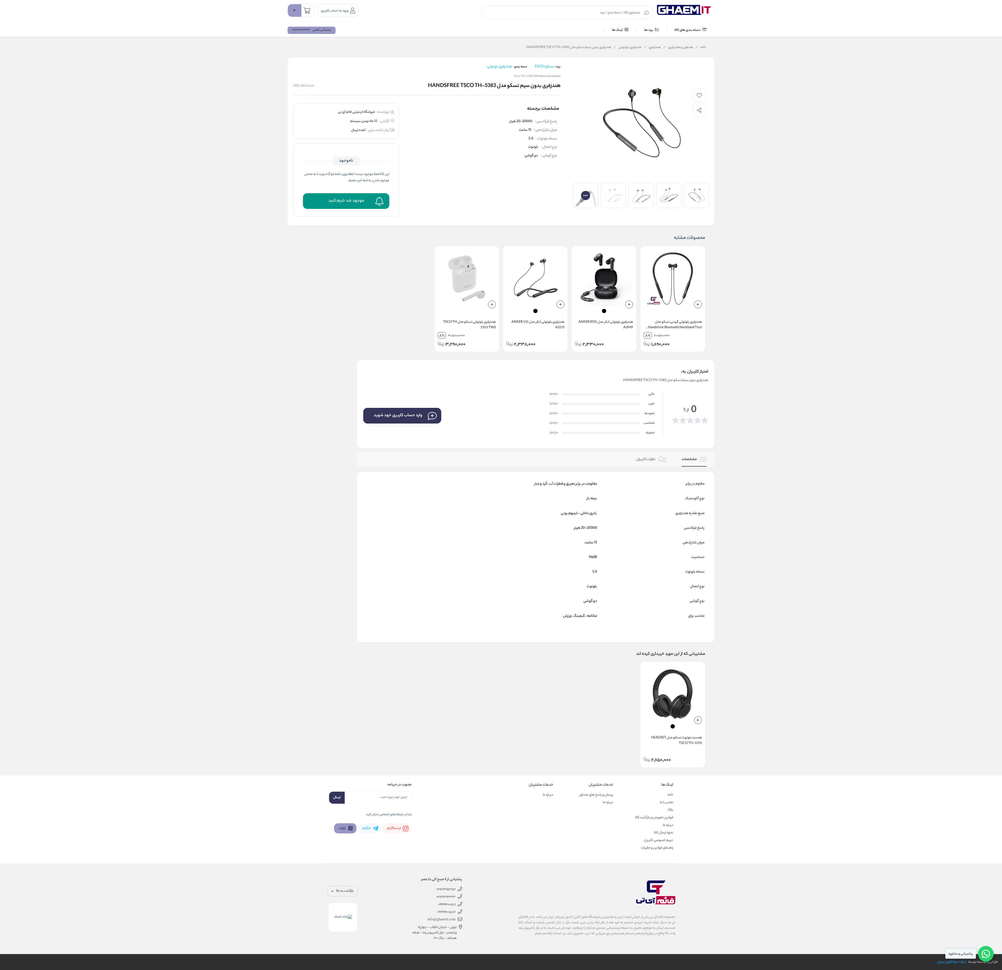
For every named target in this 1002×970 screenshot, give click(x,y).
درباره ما (668, 825)
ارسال (337, 797)
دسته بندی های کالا (688, 30)
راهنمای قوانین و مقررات (657, 848)
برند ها (649, 30)
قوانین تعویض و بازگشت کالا (654, 817)
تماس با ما (666, 802)
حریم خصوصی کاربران (658, 840)
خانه (701, 47)
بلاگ (670, 810)
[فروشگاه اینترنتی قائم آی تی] (684, 10)
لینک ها (617, 30)
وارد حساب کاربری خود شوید (398, 415)
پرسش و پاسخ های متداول (596, 795)
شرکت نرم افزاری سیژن (952, 962)
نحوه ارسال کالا (663, 833)
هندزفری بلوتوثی (627, 47)
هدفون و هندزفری (678, 47)
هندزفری (652, 47)
